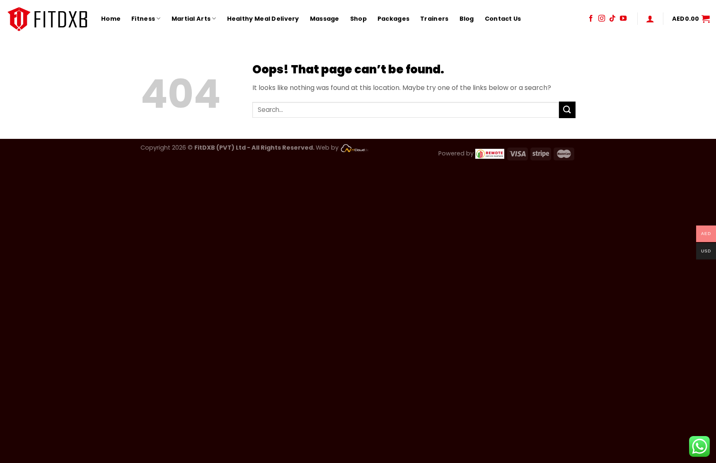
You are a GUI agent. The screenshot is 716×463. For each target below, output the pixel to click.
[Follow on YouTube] (623, 18)
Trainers (434, 19)
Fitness (143, 19)
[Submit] (567, 110)
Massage (324, 19)
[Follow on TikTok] (612, 18)
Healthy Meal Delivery (263, 19)
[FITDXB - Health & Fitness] (47, 18)
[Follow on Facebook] (591, 18)
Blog (467, 19)
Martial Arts (191, 19)
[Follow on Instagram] (601, 18)
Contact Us (503, 19)
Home (111, 19)
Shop (358, 19)
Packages (393, 19)
